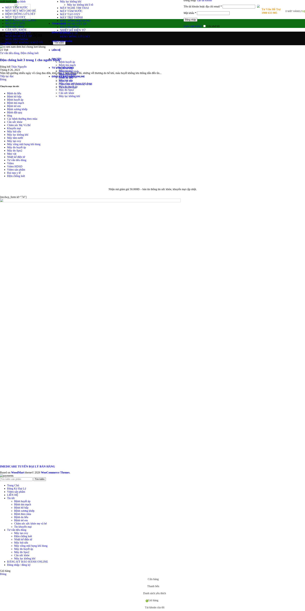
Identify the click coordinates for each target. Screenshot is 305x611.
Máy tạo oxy (66, 70)
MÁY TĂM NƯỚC (71, 11)
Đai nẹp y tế (14, 172)
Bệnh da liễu (14, 93)
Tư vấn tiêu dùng (9, 53)
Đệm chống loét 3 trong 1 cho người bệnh (30, 60)
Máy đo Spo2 (66, 89)
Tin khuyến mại (23, 526)
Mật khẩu (190, 12)
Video (10, 163)
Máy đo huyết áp (68, 86)
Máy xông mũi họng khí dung (75, 83)
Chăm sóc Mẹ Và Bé (19, 125)
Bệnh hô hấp (14, 96)
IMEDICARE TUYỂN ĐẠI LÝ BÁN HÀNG (27, 466)
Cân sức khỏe (66, 92)
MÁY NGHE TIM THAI (74, 7)
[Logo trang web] (22, 18)
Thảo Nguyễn (19, 66)
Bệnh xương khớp (17, 109)
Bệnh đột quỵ (14, 112)
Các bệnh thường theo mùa (22, 118)
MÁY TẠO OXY (70, 14)
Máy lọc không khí (70, 1)
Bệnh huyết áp (67, 61)
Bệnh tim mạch (67, 65)
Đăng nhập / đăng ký (19, 564)
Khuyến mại (14, 128)
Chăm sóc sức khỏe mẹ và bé (30, 523)
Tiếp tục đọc (7, 76)
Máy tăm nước (15, 137)
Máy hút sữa (66, 80)
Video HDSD (14, 166)
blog (9, 115)
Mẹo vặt (11, 153)
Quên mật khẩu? (193, 26)
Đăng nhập (190, 19)
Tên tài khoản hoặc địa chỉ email (203, 6)
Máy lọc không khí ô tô (80, 4)
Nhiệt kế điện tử (16, 156)
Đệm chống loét (68, 73)
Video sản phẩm (16, 169)
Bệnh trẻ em (14, 106)
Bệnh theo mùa (22, 513)
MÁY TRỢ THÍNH (71, 17)
